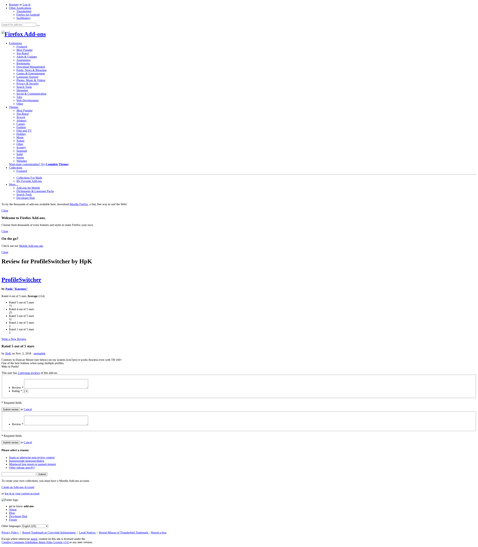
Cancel (28, 409)
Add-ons (34, 34)
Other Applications (20, 8)
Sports (20, 157)
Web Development (27, 100)
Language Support (27, 76)
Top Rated (22, 53)
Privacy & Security (27, 83)
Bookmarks (23, 63)
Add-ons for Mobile (28, 187)
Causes (20, 123)
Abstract (21, 120)
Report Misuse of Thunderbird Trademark (124, 532)
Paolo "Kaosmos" (16, 288)
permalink (39, 353)
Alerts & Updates (26, 56)
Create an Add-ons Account (17, 487)
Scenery (21, 147)
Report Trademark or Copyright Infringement (49, 532)
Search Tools (24, 87)
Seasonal (21, 150)
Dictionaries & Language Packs (35, 191)
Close (4, 210)
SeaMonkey (23, 18)
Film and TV (24, 130)
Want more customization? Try (39, 164)
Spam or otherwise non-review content (32, 457)
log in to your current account (22, 493)
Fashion (21, 127)
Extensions (15, 43)
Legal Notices (87, 532)
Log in (26, 4)
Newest (20, 117)
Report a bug (158, 532)
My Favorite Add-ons (29, 181)
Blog (12, 513)
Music (20, 137)
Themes (13, 107)
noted (34, 538)
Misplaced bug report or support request (32, 464)
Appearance (23, 60)
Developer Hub (25, 197)
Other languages (11, 526)
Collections (15, 167)
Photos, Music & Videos (30, 80)
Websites (21, 160)
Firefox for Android (28, 14)
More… (13, 184)
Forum (13, 519)
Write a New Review (13, 339)
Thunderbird (23, 11)
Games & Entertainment (30, 73)
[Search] (38, 25)
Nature (20, 140)
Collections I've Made (29, 177)
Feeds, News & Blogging (31, 70)
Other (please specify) (22, 467)
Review (17, 387)
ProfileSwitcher (21, 279)
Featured (21, 46)
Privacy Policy (10, 532)
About (12, 509)
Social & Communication (31, 93)
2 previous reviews (29, 372)
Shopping (22, 90)
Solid (19, 154)
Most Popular (24, 50)
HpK (8, 353)
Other (19, 103)
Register (14, 4)
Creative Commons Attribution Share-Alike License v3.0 (35, 542)
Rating (17, 391)
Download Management (30, 66)
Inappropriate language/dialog (26, 460)
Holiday (21, 134)
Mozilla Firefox (79, 204)
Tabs (19, 97)
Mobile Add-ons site (31, 245)
